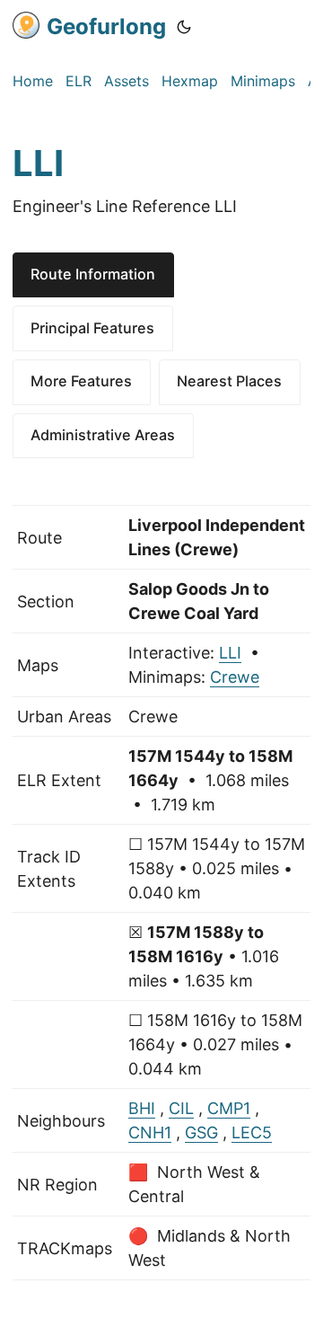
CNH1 (149, 1132)
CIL (181, 1108)
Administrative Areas (103, 435)
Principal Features (92, 328)
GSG (201, 1132)
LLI (230, 652)
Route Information (93, 274)
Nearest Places (229, 381)
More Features (81, 381)
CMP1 (228, 1108)
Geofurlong (106, 26)
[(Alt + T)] (184, 27)
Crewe (234, 677)
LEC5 (251, 1132)
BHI (141, 1108)
